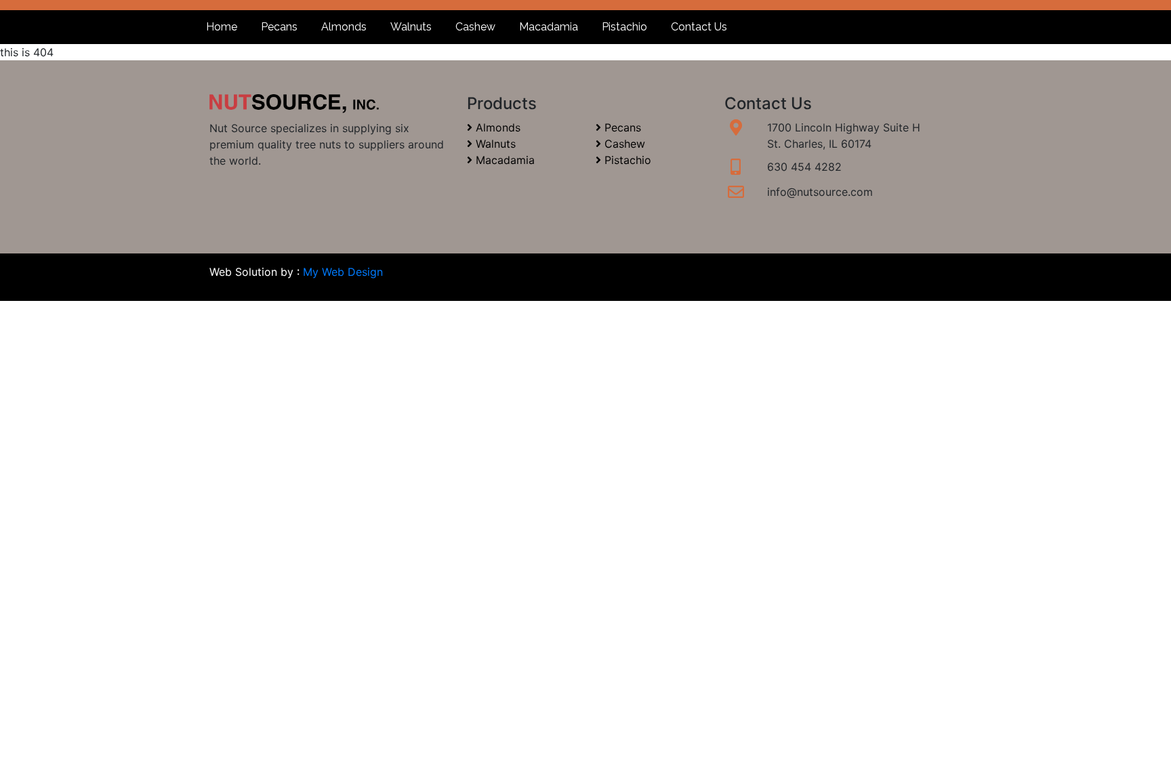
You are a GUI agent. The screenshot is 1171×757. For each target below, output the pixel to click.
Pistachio (624, 26)
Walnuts (411, 26)
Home (221, 26)
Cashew (475, 26)
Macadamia (548, 26)
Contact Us (699, 26)
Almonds (344, 26)
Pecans (279, 26)
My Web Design (343, 272)
